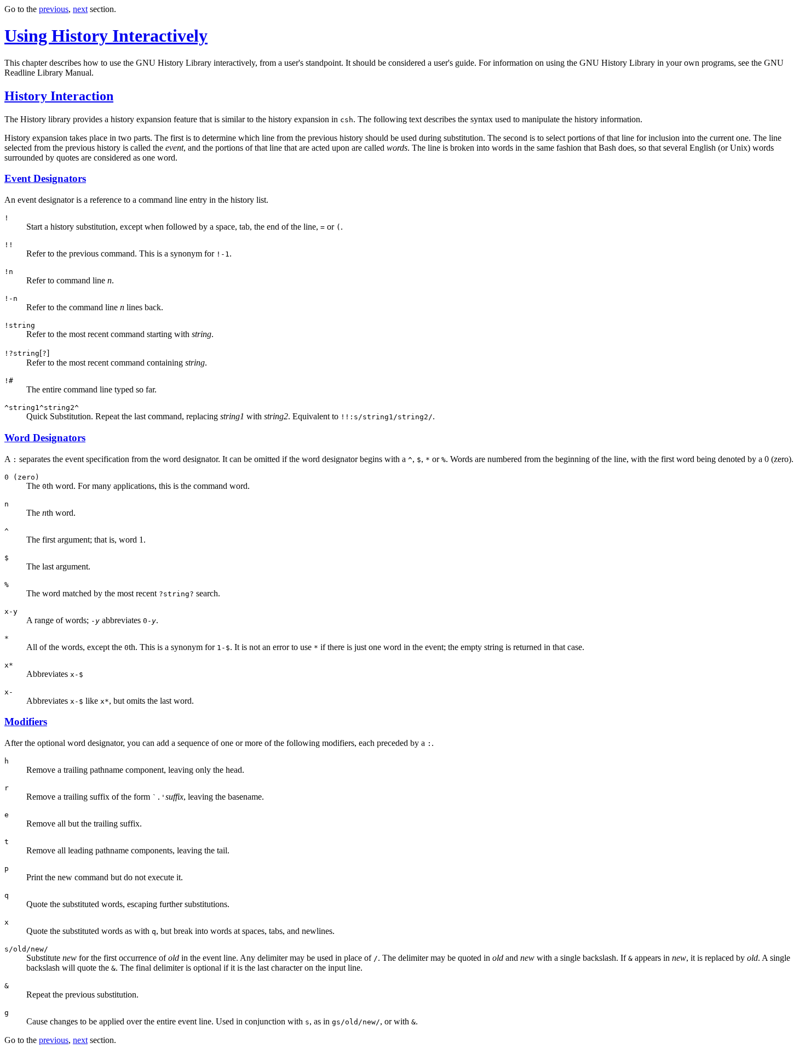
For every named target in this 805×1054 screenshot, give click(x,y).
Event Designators (45, 178)
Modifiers (25, 721)
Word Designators (44, 437)
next (80, 9)
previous (53, 9)
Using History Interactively (106, 35)
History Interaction (58, 96)
